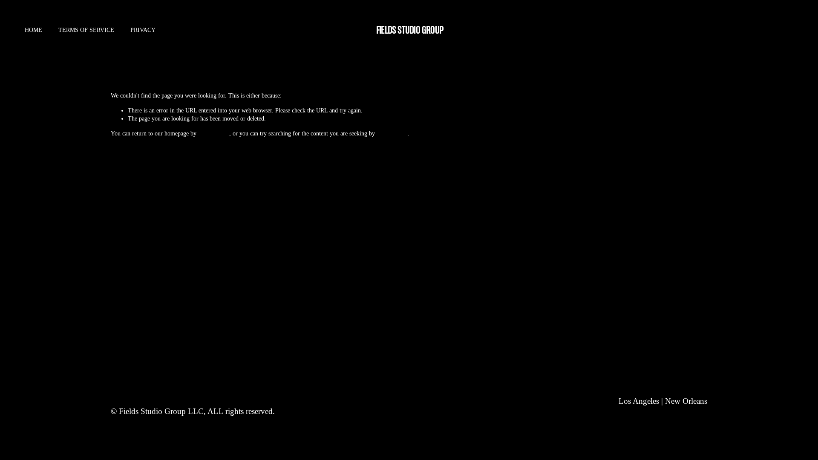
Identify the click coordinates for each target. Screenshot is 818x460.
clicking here (213, 133)
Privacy (143, 30)
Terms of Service (86, 30)
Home (33, 30)
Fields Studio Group (409, 30)
